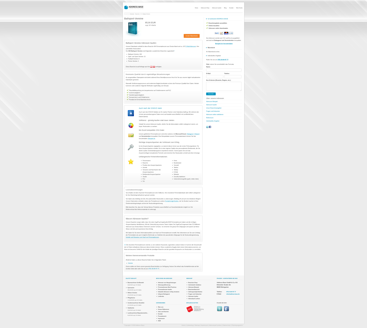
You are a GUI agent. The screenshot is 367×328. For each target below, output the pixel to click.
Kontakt (231, 8)
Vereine (130, 263)
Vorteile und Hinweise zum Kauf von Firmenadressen (142, 237)
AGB (159, 321)
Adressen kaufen (216, 8)
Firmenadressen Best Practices (167, 287)
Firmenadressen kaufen (165, 289)
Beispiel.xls (151, 138)
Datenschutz (227, 325)
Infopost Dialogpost (164, 294)
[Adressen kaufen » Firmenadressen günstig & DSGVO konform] (134, 7)
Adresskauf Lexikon (194, 298)
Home (196, 8)
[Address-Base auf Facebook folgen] (210, 127)
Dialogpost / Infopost (193, 134)
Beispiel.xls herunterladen (224, 43)
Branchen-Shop (192, 282)
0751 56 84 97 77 (231, 291)
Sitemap (197, 325)
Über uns (160, 307)
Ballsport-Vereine (146, 14)
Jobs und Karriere (163, 311)
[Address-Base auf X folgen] (207, 127)
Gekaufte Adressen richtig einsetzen (168, 291)
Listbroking (190, 325)
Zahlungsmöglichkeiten (195, 291)
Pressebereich (162, 316)
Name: (208, 67)
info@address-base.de (233, 294)
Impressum (161, 318)
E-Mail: (208, 73)
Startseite (132, 14)
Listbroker (161, 296)
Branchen (137, 14)
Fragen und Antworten (213, 111)
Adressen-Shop (205, 8)
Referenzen (209, 118)
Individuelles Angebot (212, 121)
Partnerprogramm (237, 325)
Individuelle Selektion (194, 285)
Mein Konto (239, 8)
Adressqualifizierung (164, 285)
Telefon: (227, 73)
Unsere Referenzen (163, 309)
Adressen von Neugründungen (167, 282)
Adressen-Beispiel (212, 101)
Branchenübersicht (193, 289)
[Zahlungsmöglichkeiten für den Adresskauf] (223, 33)
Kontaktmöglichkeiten (172, 201)
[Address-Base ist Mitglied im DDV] (195, 309)
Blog (225, 8)
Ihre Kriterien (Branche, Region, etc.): (218, 80)
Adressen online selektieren (214, 114)
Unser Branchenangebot (213, 108)
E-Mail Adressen (191, 46)
